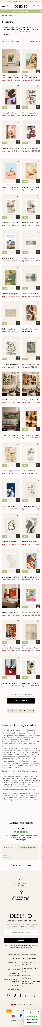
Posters (13, 15)
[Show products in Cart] (38, 6)
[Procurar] (8, 6)
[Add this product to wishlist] (18, 51)
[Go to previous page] (9, 711)
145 (29, 711)
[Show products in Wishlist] (34, 6)
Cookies (25, 972)
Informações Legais (13, 962)
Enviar (21, 940)
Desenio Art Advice (29, 955)
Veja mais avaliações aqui (21, 865)
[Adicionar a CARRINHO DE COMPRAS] (38, 71)
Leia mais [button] (5, 35)
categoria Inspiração (22, 764)
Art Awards (16, 985)
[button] (32, 1017)
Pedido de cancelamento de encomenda (31, 982)
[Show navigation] (3, 6)
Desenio (5, 15)
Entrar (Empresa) (14, 989)
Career (17, 966)
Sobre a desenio (14, 955)
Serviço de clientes (29, 958)
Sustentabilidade (13, 969)
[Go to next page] (33, 711)
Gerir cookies (27, 987)
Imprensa (16, 958)
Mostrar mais (21, 701)
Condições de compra (30, 968)
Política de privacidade (24, 945)
